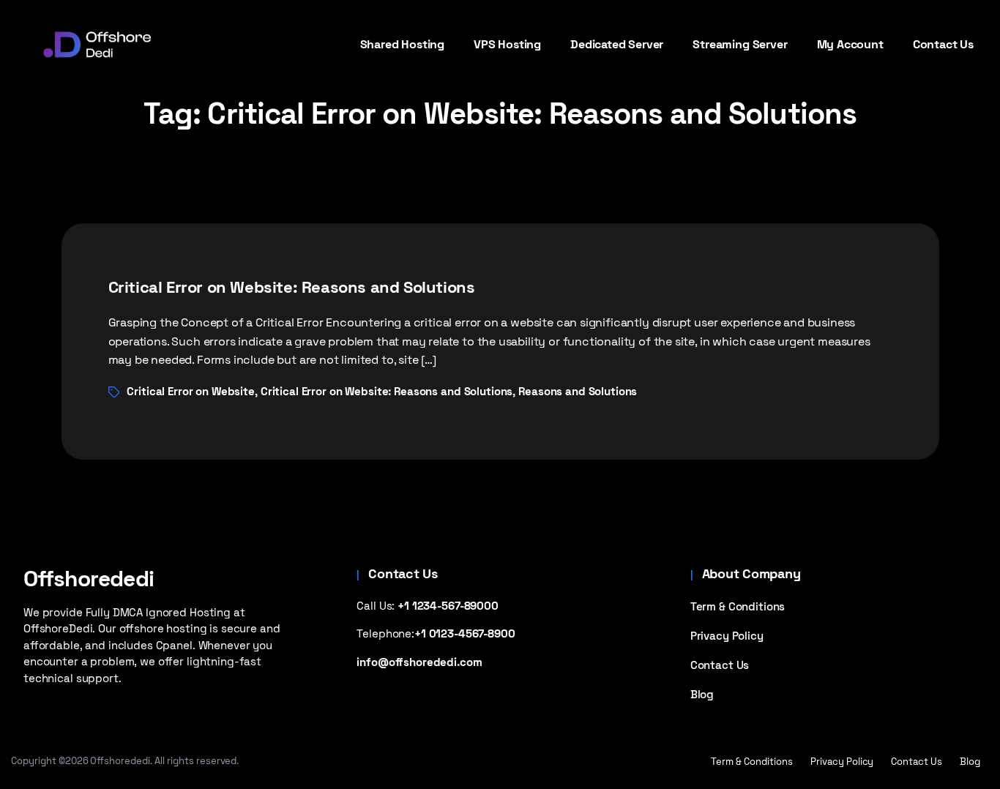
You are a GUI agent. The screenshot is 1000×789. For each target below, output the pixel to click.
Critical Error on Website (191, 391)
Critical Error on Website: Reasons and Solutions (291, 287)
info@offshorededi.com (419, 662)
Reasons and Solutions (577, 391)
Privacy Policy (727, 636)
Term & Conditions (738, 606)
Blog (702, 694)
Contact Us (720, 665)
